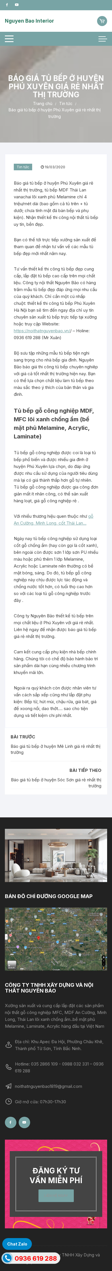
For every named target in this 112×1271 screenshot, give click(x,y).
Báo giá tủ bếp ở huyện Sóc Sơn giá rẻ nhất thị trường (56, 782)
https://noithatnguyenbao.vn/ (42, 330)
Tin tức (23, 167)
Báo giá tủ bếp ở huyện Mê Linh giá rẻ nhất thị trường (56, 749)
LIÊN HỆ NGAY (56, 1195)
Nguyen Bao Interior (29, 21)
